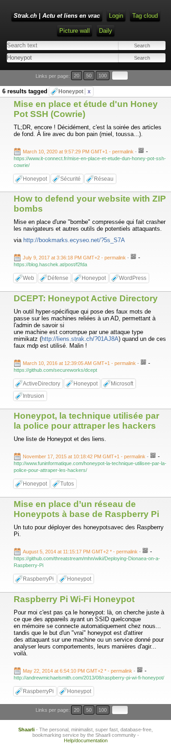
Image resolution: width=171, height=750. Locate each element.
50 (89, 75)
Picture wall (74, 30)
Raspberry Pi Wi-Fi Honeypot (74, 599)
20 (76, 75)
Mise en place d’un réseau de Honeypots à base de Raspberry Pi (86, 509)
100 (102, 75)
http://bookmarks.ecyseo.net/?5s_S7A (74, 240)
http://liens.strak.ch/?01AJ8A (80, 338)
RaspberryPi (38, 579)
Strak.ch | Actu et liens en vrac (57, 15)
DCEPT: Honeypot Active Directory (86, 298)
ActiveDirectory (41, 383)
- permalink (79, 151)
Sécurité (70, 179)
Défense (57, 278)
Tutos (67, 484)
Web (28, 278)
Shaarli (26, 729)
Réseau (104, 179)
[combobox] (45, 57)
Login (116, 15)
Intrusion (33, 396)
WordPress (132, 278)
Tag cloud (145, 15)
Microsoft (122, 383)
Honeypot (74, 91)
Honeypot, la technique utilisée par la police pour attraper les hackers (86, 421)
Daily (105, 30)
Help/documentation (86, 740)
